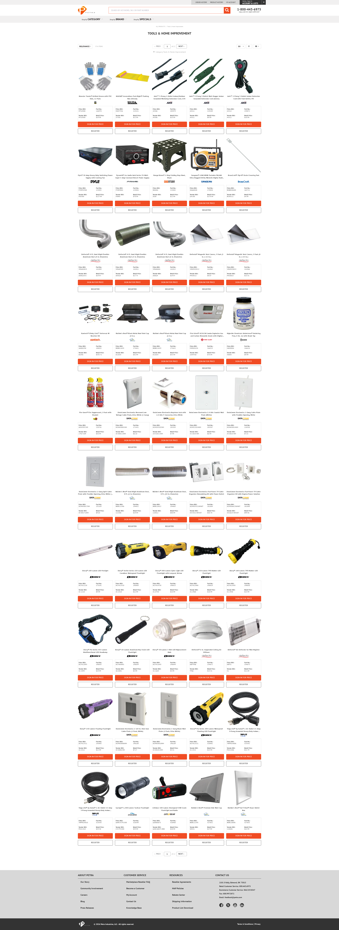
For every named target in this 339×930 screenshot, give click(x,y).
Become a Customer (135, 888)
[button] (181, 46)
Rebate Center (178, 895)
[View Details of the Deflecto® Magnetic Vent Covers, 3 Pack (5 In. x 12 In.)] (206, 234)
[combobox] (169, 10)
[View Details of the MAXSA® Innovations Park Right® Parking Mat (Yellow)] (132, 76)
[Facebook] (221, 905)
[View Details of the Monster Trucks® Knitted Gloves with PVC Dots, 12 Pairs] (95, 76)
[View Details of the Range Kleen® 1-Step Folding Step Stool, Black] (169, 155)
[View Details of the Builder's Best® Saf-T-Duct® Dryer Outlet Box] (243, 787)
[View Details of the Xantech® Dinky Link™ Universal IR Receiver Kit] (95, 313)
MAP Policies (178, 888)
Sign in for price (95, 124)
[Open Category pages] (103, 19)
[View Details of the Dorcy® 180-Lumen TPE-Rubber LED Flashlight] (243, 550)
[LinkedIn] (242, 905)
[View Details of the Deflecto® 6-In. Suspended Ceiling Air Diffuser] (206, 629)
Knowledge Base (134, 907)
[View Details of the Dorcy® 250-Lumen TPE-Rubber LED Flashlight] (206, 550)
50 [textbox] (239, 46)
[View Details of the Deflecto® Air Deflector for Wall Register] (243, 629)
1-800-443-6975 (249, 9)
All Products (160, 26)
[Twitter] (228, 905)
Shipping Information (182, 901)
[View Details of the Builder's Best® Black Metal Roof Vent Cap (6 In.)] (169, 313)
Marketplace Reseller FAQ (138, 882)
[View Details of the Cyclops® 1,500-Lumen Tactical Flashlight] (132, 787)
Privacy (257, 924)
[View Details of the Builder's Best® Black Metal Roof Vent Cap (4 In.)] (132, 313)
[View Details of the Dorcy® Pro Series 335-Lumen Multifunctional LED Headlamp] (95, 629)
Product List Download (182, 907)
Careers (84, 895)
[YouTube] (235, 905)
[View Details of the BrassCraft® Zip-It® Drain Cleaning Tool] (243, 155)
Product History (216, 2)
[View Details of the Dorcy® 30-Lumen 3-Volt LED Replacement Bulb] (169, 629)
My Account (230, 2)
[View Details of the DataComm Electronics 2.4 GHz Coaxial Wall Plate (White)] (206, 392)
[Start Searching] (227, 10)
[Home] (86, 10)
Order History (201, 2)
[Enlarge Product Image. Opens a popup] (109, 90)
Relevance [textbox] (84, 46)
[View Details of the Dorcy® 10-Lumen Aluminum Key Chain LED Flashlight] (132, 629)
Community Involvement (92, 888)
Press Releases (87, 907)
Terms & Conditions (245, 924)
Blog (83, 901)
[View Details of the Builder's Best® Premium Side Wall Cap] (206, 787)
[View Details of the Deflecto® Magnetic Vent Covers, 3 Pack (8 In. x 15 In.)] (243, 234)
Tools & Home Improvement (175, 26)
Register (95, 131)
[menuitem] (92, 19)
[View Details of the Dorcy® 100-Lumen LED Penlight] (95, 550)
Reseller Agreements (181, 882)
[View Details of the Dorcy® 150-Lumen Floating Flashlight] (95, 708)
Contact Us (131, 901)
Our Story (85, 882)
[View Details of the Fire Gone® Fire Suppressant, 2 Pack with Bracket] (95, 392)
